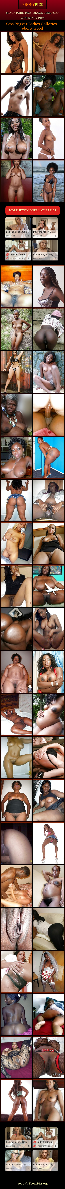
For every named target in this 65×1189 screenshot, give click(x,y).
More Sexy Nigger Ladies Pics (32, 210)
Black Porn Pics (18, 13)
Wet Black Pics (32, 18)
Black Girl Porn (46, 13)
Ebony (32, 4)
